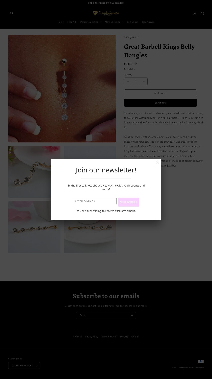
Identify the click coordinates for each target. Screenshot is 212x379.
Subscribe (128, 202)
